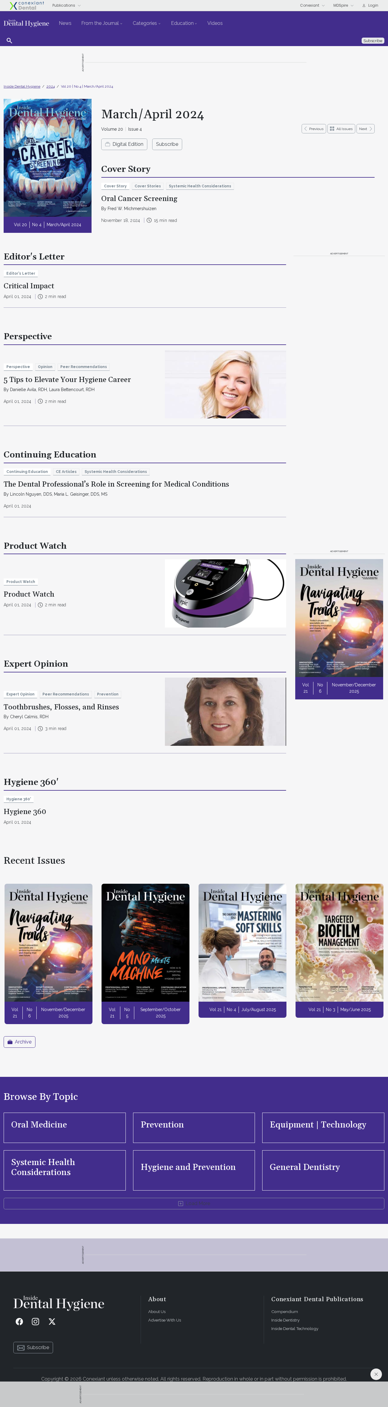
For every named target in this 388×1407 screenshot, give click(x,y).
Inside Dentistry (285, 1320)
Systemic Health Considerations (200, 186)
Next (363, 129)
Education (182, 23)
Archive (23, 1042)
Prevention (108, 694)
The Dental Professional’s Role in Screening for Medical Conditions (116, 484)
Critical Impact (29, 286)
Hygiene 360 (25, 811)
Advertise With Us (164, 1320)
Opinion (45, 367)
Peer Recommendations (83, 367)
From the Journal (100, 23)
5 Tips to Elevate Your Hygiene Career (67, 379)
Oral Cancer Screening (139, 198)
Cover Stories (148, 186)
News (65, 23)
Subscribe (167, 144)
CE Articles (66, 472)
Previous (316, 129)
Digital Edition (127, 144)
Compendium (284, 1311)
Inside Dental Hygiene (22, 86)
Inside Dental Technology (294, 1328)
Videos (215, 23)
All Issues (344, 129)
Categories (145, 23)
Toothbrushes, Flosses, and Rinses (61, 707)
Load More (198, 1203)
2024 (50, 86)
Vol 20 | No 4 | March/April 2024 (87, 86)
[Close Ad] (376, 1374)
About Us (157, 1311)
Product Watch (29, 594)
